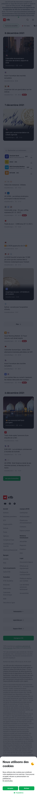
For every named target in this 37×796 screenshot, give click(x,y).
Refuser (26, 788)
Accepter (10, 788)
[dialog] (18, 776)
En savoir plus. (8, 781)
